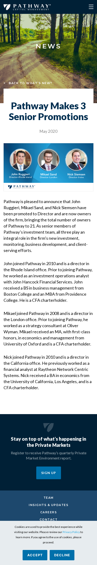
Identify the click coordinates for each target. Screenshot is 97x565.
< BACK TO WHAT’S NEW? (28, 83)
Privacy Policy (71, 532)
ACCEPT (35, 555)
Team (49, 497)
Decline (62, 555)
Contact (49, 519)
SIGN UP (48, 473)
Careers (48, 512)
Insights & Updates (48, 505)
